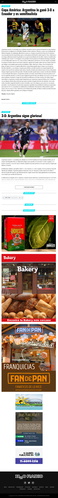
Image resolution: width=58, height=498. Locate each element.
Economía (29, 489)
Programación (19, 487)
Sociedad (52, 487)
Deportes (41, 487)
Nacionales (34, 487)
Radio (46, 487)
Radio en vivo (11, 487)
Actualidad (27, 487)
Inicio (5, 487)
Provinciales (23, 489)
